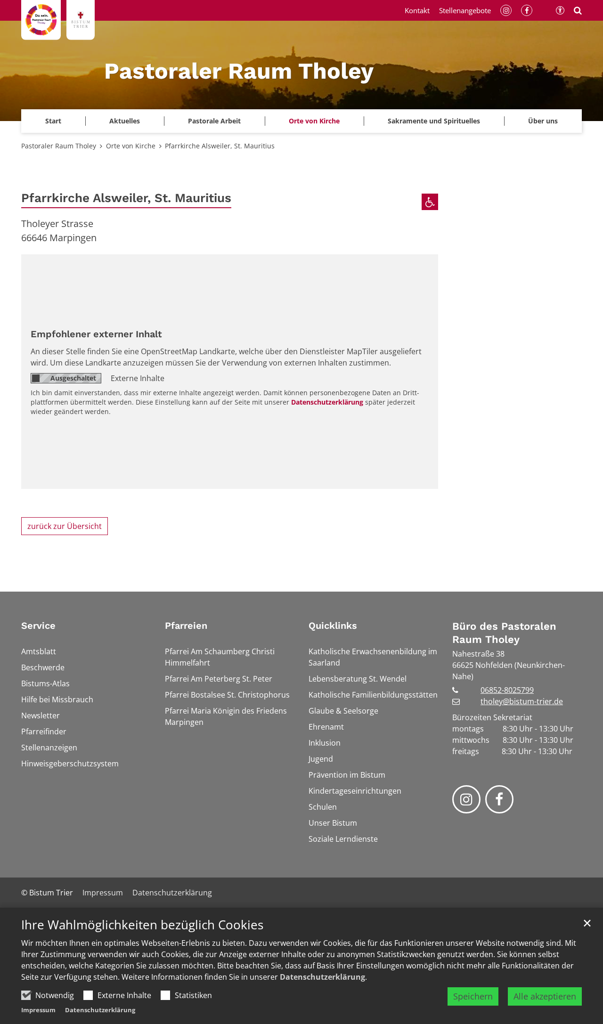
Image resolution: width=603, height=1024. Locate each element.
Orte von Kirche (314, 120)
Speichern (473, 996)
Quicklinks (333, 625)
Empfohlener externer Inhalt (96, 334)
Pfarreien (186, 625)
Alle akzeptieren (544, 996)
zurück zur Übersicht (64, 526)
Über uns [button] (543, 120)
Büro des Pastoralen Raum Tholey (504, 632)
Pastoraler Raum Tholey (58, 145)
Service (38, 625)
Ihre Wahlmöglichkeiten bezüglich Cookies (142, 925)
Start (53, 120)
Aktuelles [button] (124, 120)
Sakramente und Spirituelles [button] (434, 120)
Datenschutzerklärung (322, 977)
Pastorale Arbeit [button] (214, 120)
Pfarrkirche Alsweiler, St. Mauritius (220, 145)
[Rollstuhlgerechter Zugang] (430, 202)
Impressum (38, 1010)
